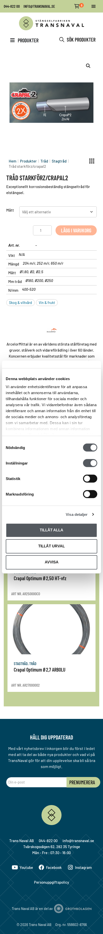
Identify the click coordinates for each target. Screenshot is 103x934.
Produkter (28, 161)
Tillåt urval (51, 546)
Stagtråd (59, 161)
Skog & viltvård (20, 302)
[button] (93, 6)
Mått (10, 210)
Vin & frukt (47, 302)
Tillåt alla (51, 530)
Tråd (44, 161)
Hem (12, 161)
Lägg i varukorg (76, 230)
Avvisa (51, 562)
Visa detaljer (77, 514)
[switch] (90, 463)
